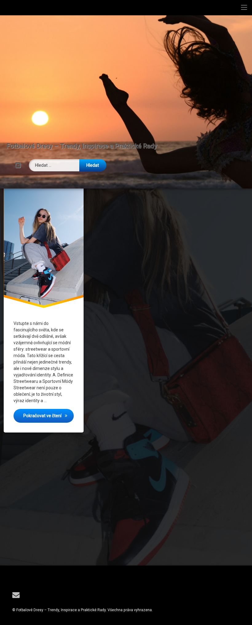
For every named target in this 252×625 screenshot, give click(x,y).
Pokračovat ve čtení (48, 415)
